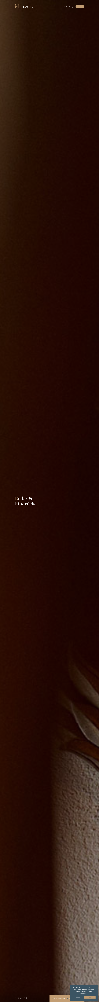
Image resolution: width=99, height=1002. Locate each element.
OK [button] (90, 997)
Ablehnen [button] (78, 997)
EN (91, 7)
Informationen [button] (83, 993)
